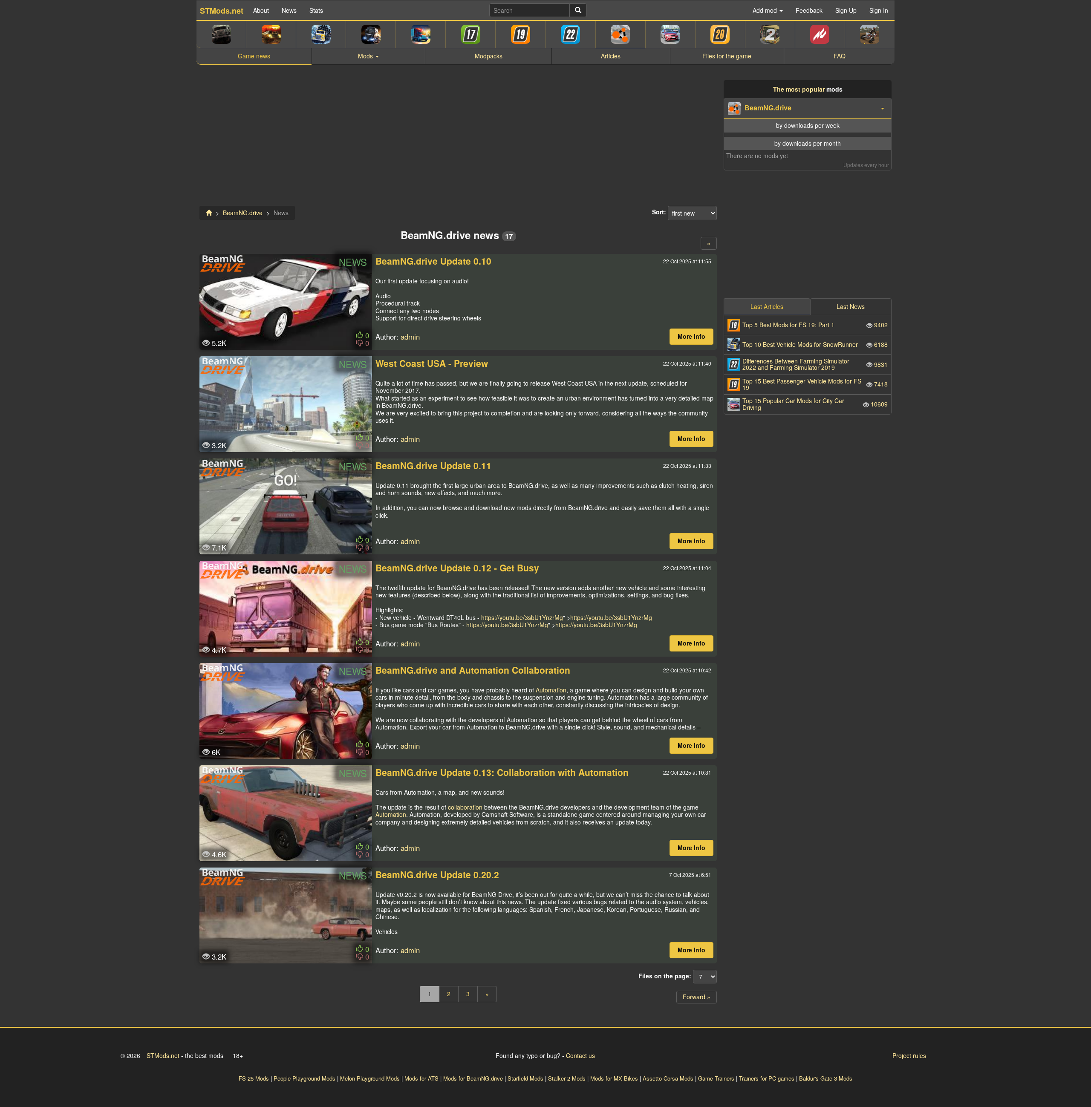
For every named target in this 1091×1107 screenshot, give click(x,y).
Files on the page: (664, 976)
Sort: (659, 212)
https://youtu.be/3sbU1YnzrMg (522, 617)
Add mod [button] (766, 10)
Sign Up (846, 10)
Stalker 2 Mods (567, 1078)
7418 (815, 384)
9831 (815, 364)
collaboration (465, 807)
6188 (815, 344)
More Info (691, 336)
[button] (808, 108)
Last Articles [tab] (766, 306)
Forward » (696, 996)
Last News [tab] (851, 306)
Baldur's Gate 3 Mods (825, 1078)
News (289, 10)
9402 (815, 324)
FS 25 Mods (254, 1078)
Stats (316, 10)
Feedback (809, 10)
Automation (551, 690)
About (261, 10)
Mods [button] (366, 56)
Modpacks (488, 56)
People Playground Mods (304, 1078)
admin (410, 337)
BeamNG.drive (243, 212)
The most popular (799, 89)
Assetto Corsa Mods (668, 1078)
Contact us (580, 1055)
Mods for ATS (421, 1078)
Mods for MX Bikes (614, 1078)
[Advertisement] (458, 139)
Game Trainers (716, 1078)
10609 (815, 403)
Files (726, 56)
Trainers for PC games (766, 1078)
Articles (611, 56)
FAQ (840, 56)
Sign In (878, 10)
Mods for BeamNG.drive (473, 1078)
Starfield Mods (525, 1078)
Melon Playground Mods (370, 1078)
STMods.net (163, 1055)
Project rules (909, 1055)
